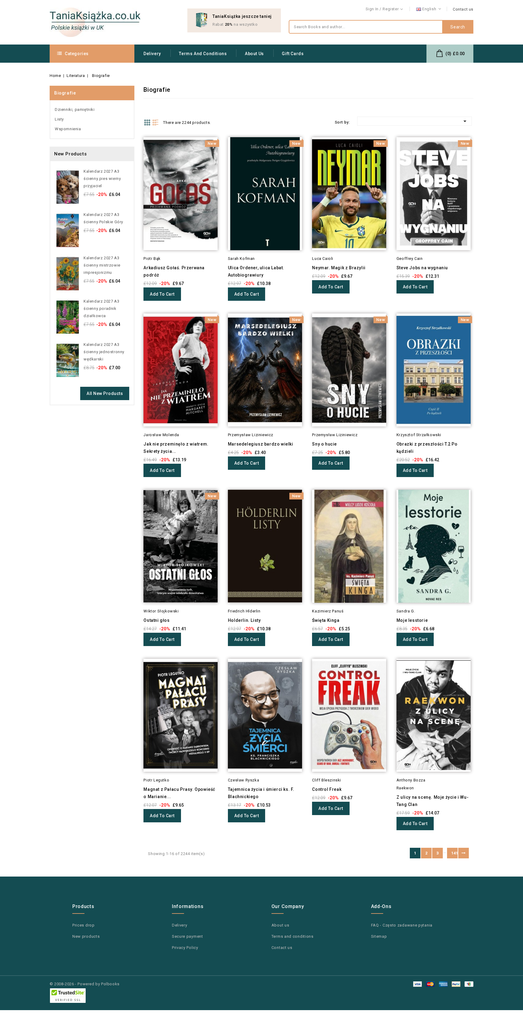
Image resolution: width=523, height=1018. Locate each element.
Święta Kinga (325, 620)
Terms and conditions (203, 53)
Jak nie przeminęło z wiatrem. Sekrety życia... (175, 448)
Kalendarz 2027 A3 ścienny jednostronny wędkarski (104, 351)
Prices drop (83, 925)
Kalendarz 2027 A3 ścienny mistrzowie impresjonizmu (102, 265)
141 (454, 853)
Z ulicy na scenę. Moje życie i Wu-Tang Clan (432, 801)
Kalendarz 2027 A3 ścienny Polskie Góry (103, 218)
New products (86, 936)
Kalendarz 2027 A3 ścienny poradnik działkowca (101, 308)
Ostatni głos (156, 620)
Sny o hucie (324, 444)
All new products (105, 393)
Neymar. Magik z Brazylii (338, 267)
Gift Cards (293, 53)
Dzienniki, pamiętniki (75, 109)
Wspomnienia (68, 129)
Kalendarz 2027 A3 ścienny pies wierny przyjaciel (102, 178)
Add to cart (162, 294)
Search (457, 27)
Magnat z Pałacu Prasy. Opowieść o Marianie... (179, 793)
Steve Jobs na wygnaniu (422, 267)
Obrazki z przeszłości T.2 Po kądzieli (427, 448)
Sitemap (379, 936)
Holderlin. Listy (244, 620)
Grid (147, 122)
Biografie (65, 93)
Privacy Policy (185, 947)
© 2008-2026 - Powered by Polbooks (85, 984)
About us (254, 53)
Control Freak (326, 789)
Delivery (152, 53)
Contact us (463, 9)
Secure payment (187, 936)
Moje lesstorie (412, 620)
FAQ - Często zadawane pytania (402, 925)
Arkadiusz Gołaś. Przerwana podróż (174, 271)
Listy (59, 119)
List (156, 122)
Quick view (135, 154)
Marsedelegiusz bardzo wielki (260, 444)
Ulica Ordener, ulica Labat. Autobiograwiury (256, 271)
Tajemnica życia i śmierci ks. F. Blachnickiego (261, 793)
